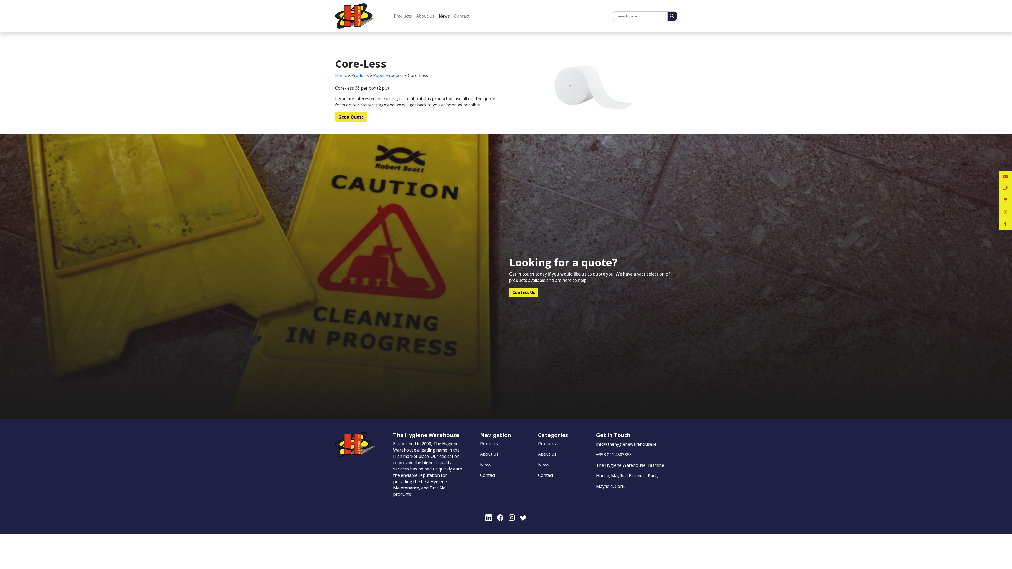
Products (403, 16)
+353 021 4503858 (614, 455)
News (444, 16)
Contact (462, 16)
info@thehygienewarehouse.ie (626, 444)
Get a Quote (351, 117)
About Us (425, 16)
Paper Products (388, 75)
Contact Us (523, 292)
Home (341, 75)
